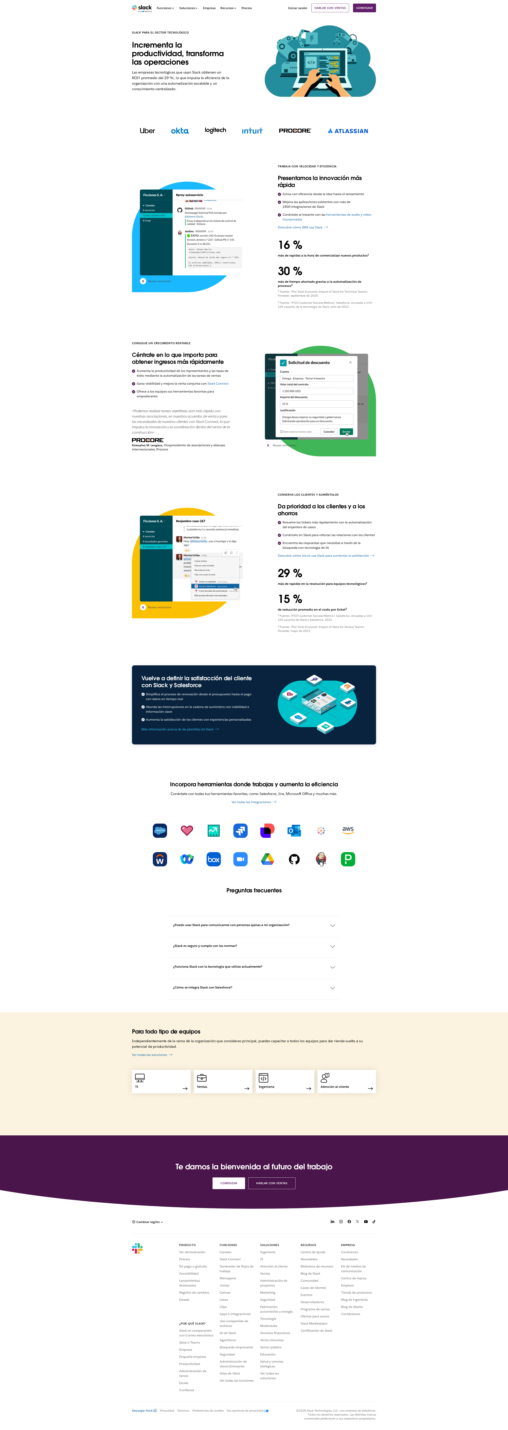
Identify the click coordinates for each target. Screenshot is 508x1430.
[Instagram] (341, 1222)
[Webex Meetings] (187, 859)
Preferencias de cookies (208, 1410)
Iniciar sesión (297, 8)
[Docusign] (267, 831)
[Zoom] (240, 859)
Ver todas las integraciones (251, 802)
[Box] (214, 859)
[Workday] (160, 859)
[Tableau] (321, 831)
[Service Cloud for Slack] (187, 831)
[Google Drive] (267, 859)
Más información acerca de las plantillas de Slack (177, 729)
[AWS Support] (348, 831)
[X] (357, 1222)
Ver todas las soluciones (149, 1055)
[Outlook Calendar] (294, 831)
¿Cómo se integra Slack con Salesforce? (202, 987)
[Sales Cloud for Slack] (214, 831)
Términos (183, 1410)
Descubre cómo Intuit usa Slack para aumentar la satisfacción (323, 556)
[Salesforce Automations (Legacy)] (160, 831)
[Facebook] (349, 1222)
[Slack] (142, 7)
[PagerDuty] (348, 859)
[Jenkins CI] (321, 859)
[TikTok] (374, 1222)
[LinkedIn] (332, 1222)
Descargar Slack (142, 1410)
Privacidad (167, 1410)
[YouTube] (366, 1222)
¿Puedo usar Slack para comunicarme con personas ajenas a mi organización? (231, 925)
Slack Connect (218, 383)
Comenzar (364, 8)
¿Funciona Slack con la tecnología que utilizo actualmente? (217, 967)
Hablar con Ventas (330, 8)
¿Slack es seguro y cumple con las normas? (205, 946)
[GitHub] (294, 859)
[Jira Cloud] (240, 831)
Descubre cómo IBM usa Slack (300, 227)
